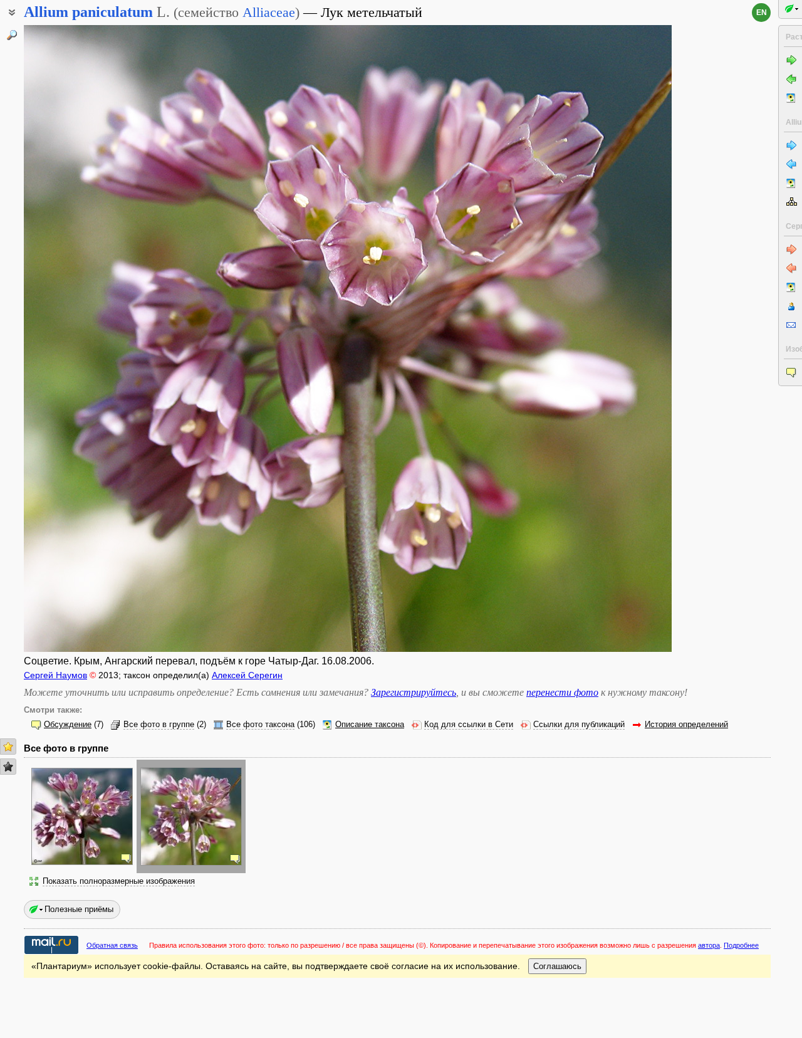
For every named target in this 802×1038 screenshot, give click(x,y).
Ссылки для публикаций (579, 724)
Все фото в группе (158, 724)
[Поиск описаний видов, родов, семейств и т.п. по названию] (12, 35)
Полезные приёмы (78, 909)
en (761, 12)
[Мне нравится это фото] (8, 746)
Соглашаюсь (557, 966)
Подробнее (741, 945)
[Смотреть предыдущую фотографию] (92, 338)
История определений (686, 724)
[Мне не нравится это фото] (8, 766)
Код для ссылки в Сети (468, 724)
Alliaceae (268, 12)
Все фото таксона (260, 724)
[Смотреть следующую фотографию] (604, 338)
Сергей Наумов (55, 675)
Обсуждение (67, 724)
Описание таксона (369, 724)
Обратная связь (112, 945)
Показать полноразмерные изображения (119, 881)
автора (709, 945)
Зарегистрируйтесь (413, 692)
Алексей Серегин (247, 675)
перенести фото (562, 692)
